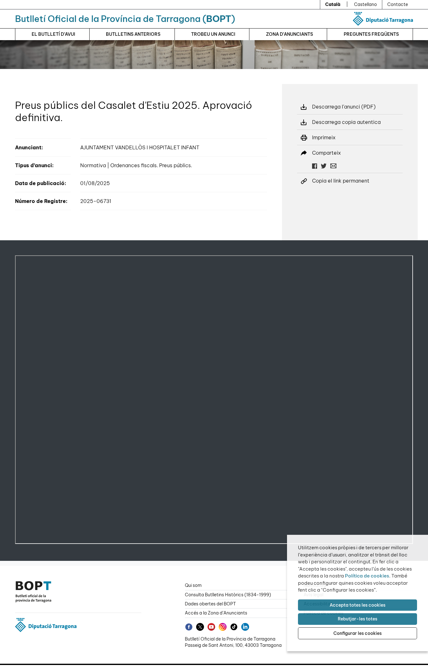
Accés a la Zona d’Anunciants (216, 613)
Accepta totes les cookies (357, 605)
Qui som (193, 585)
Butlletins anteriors (133, 34)
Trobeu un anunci (213, 34)
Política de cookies (367, 576)
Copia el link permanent (340, 181)
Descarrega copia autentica (346, 122)
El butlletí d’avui (53, 34)
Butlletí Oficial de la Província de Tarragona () (125, 18)
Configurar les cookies (357, 633)
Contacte (397, 4)
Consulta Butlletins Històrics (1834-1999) (228, 595)
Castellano (365, 4)
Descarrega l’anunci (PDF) (344, 107)
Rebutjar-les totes (357, 619)
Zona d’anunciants (289, 34)
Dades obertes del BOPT (210, 604)
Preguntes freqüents (371, 34)
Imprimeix (324, 137)
